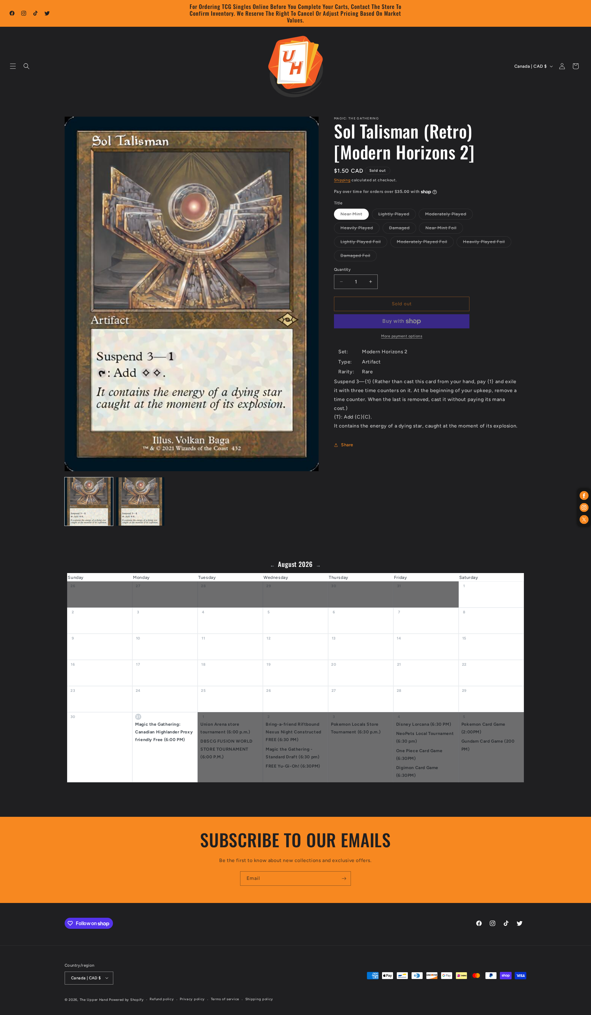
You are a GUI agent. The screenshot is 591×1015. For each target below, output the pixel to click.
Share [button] (347, 444)
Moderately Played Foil (425, 243)
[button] (13, 66)
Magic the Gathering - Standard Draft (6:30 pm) (292, 752)
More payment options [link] (401, 336)
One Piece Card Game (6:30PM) (419, 754)
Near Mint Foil (444, 229)
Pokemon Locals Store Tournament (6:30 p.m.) (355, 728)
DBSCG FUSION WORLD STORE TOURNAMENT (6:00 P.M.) (226, 749)
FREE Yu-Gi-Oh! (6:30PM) (293, 766)
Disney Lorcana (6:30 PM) (423, 724)
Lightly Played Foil (363, 243)
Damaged (402, 229)
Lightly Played (397, 215)
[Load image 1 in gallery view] (89, 501)
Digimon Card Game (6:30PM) (417, 771)
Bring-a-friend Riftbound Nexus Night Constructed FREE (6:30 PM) (293, 732)
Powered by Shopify (126, 999)
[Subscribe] (344, 878)
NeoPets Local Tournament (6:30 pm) (425, 737)
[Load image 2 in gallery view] (140, 501)
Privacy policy (192, 999)
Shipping (342, 180)
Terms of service (225, 999)
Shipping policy (259, 999)
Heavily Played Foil (487, 243)
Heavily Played (360, 229)
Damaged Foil (358, 257)
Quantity (342, 269)
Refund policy (162, 999)
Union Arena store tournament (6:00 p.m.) (225, 728)
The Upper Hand (94, 999)
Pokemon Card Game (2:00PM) (483, 728)
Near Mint (354, 215)
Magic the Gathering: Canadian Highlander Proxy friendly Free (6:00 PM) (164, 732)
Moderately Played (449, 215)
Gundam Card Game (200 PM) (488, 745)
